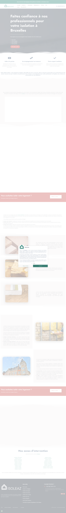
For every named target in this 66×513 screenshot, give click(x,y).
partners (25, 250)
